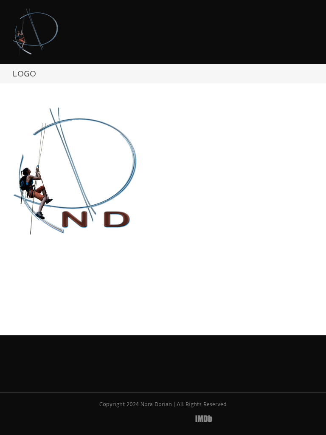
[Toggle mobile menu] (309, 14)
